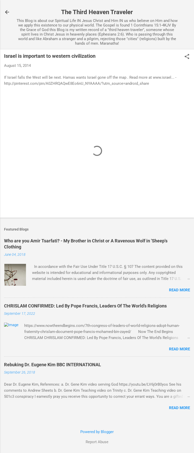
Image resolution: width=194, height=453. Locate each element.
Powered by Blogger (97, 432)
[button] (187, 57)
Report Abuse (97, 442)
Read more (179, 290)
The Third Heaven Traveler (97, 12)
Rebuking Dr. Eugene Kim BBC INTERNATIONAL (52, 364)
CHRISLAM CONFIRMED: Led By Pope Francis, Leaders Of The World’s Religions (85, 305)
